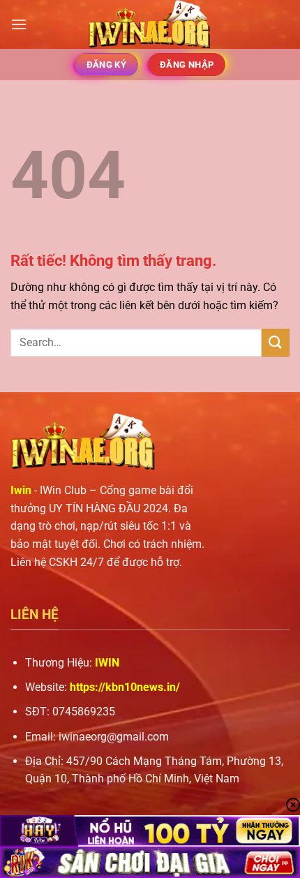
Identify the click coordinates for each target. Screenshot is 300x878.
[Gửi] (276, 342)
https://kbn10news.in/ (125, 687)
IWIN (107, 662)
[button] (18, 24)
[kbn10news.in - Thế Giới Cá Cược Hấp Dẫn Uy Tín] (150, 24)
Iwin (20, 490)
